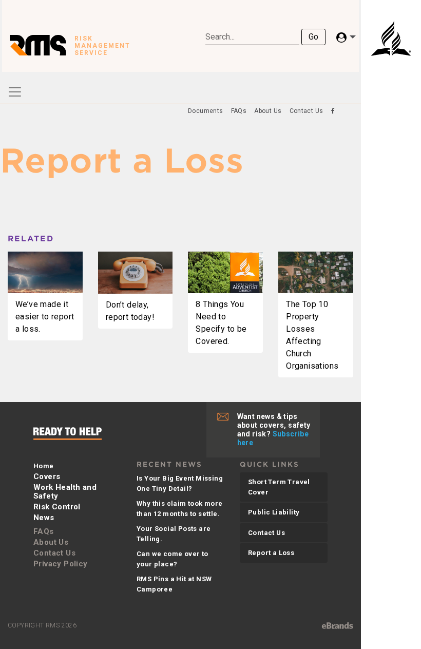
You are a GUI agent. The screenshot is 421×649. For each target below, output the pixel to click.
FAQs (239, 110)
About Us (267, 110)
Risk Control (57, 506)
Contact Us (306, 110)
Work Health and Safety (65, 492)
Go (313, 37)
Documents (205, 110)
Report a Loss (271, 553)
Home (43, 466)
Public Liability (273, 512)
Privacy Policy (60, 563)
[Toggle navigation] (15, 92)
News (43, 517)
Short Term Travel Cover (279, 487)
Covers (46, 476)
